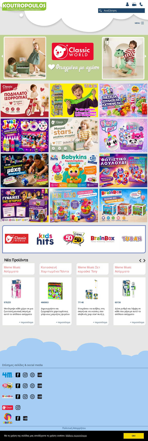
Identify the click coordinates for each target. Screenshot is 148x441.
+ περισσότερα (34, 322)
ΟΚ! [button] (134, 436)
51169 (14, 302)
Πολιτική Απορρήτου (74, 428)
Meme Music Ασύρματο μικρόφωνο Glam (134, 271)
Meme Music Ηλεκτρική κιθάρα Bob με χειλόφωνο (25, 271)
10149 (88, 302)
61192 (125, 302)
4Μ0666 (52, 302)
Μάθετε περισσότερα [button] (76, 435)
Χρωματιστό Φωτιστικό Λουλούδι (62, 269)
